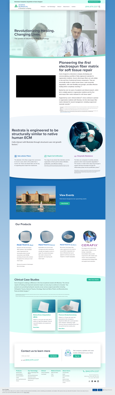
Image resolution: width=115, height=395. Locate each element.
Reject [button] (100, 389)
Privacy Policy (26, 392)
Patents (17, 380)
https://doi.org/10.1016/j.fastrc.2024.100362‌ (65, 112)
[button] (107, 390)
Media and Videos (54, 372)
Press (52, 374)
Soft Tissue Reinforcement (21, 379)
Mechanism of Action (32, 377)
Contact (73, 6)
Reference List (30, 380)
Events (52, 375)
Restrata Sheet (19, 372)
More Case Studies (94, 279)
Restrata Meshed (19, 374)
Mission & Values (66, 379)
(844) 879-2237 (91, 7)
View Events (64, 203)
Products (19, 371)
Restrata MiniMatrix (19, 375)
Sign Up (77, 356)
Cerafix (17, 377)
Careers (64, 382)
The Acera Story (66, 372)
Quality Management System (33, 378)
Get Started (53, 356)
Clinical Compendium (45, 372)
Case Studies (43, 374)
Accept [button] (95, 389)
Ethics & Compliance (66, 380)
